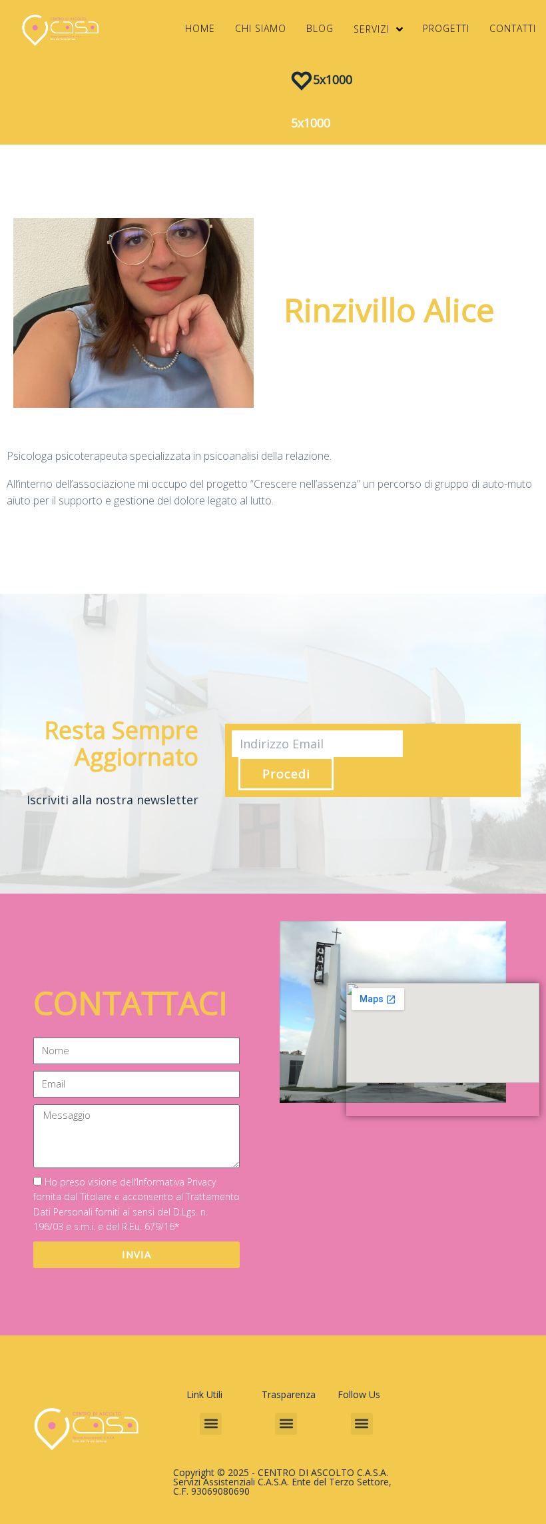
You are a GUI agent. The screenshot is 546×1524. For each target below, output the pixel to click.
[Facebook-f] (15, 101)
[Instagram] (39, 101)
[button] (211, 1424)
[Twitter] (63, 101)
